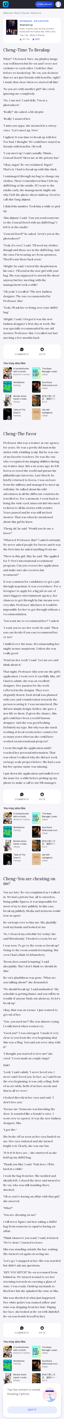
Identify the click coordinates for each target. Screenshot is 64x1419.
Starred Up (36, 13)
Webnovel (8, 13)
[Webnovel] (6, 4)
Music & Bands (21, 13)
